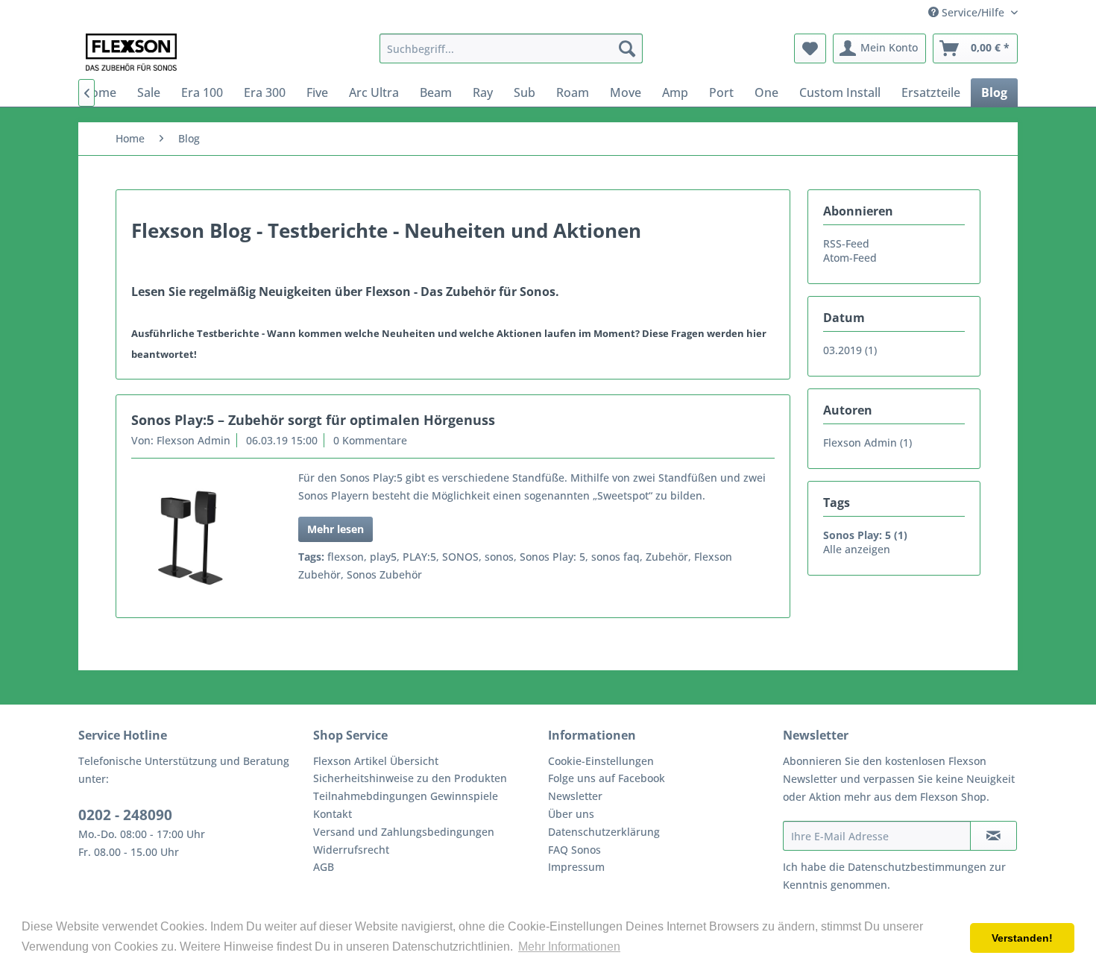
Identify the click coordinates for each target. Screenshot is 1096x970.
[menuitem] (511, 48)
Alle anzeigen (856, 549)
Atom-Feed (850, 258)
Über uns (571, 814)
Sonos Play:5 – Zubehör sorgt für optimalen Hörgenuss (313, 420)
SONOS (460, 556)
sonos (499, 556)
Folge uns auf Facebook (606, 778)
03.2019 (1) (850, 350)
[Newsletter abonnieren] (993, 836)
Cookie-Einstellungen (601, 761)
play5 (383, 556)
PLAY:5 (419, 556)
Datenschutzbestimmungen (917, 867)
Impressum (576, 867)
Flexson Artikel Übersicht (375, 761)
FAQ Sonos (574, 850)
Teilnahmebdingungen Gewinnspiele (405, 796)
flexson (345, 556)
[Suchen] (627, 48)
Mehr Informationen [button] (569, 946)
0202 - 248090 (125, 815)
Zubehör (667, 556)
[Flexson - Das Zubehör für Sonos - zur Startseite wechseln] (131, 52)
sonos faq (615, 556)
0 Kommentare (370, 440)
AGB (323, 867)
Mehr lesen (335, 529)
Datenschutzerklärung (604, 832)
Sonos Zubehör (384, 574)
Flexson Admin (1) (867, 442)
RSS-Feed (846, 243)
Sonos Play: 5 (552, 556)
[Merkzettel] (810, 48)
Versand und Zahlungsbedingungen (403, 832)
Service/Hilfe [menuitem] (973, 12)
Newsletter (575, 796)
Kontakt (332, 814)
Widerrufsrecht (351, 850)
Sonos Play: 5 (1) (865, 535)
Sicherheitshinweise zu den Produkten (410, 778)
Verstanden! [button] (1022, 938)
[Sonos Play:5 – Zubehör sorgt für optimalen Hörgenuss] (195, 537)
